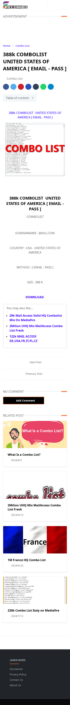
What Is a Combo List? (24, 455)
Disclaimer (16, 669)
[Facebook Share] (6, 87)
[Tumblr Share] (36, 87)
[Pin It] (21, 87)
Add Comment (25, 400)
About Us (15, 685)
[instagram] (44, 5)
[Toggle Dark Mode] (51, 5)
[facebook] (38, 5)
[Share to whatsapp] (43, 87)
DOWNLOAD (35, 297)
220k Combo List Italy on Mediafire (33, 610)
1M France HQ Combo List (27, 560)
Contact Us (16, 680)
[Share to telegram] (51, 87)
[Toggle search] (58, 4)
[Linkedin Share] (28, 87)
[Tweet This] (13, 87)
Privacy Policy (18, 674)
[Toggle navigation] (64, 5)
